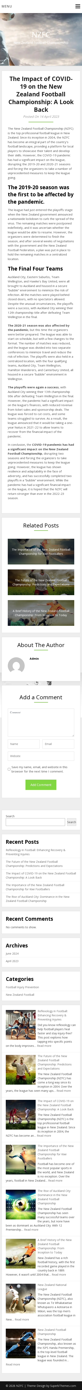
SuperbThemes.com (63, 1386)
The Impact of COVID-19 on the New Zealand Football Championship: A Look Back (56, 1105)
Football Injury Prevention (22, 987)
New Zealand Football (20, 995)
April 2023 (12, 961)
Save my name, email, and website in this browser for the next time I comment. (39, 769)
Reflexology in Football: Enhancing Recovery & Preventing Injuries (53, 1015)
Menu (7, 6)
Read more (44, 1046)
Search (10, 816)
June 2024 (12, 953)
